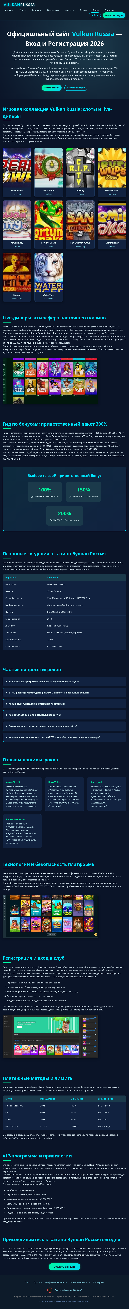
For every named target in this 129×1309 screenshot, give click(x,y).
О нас (27, 1282)
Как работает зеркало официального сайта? (35, 714)
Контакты (36, 10)
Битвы (96, 10)
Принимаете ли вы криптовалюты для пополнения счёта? (43, 726)
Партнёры (109, 10)
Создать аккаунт (114, 15)
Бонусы (83, 10)
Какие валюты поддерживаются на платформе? (37, 703)
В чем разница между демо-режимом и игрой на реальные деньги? (49, 692)
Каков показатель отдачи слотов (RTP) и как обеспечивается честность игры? (54, 737)
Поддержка (98, 1282)
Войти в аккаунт (76, 87)
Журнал (22, 10)
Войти (94, 15)
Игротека (69, 10)
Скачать (9, 10)
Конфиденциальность (56, 1282)
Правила (38, 1282)
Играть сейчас (51, 87)
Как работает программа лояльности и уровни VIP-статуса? (44, 681)
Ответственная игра (80, 1282)
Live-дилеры (53, 10)
